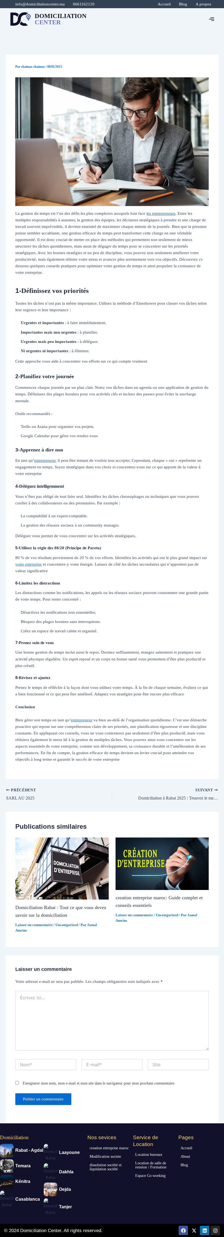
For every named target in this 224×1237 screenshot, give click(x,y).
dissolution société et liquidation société (106, 1167)
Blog (183, 4)
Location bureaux (148, 1155)
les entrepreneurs (160, 213)
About (185, 1156)
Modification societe (105, 1156)
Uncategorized (66, 925)
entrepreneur (44, 460)
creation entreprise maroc (109, 1148)
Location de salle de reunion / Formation (150, 1165)
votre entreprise (28, 564)
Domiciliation (14, 1137)
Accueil (164, 4)
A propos (203, 4)
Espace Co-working (150, 1176)
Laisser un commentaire (34, 925)
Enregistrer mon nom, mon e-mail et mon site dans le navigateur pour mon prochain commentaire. (99, 1083)
